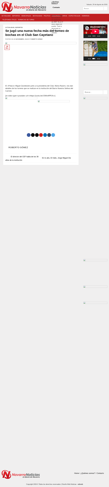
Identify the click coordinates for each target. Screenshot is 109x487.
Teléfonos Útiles (9, 19)
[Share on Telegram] (53, 135)
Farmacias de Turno (26, 19)
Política (47, 16)
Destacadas (37, 16)
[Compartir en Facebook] (29, 135)
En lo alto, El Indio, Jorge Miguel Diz (57, 158)
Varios (64, 16)
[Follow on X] (59, 11)
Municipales (26, 16)
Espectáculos (74, 16)
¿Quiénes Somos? (55, 2)
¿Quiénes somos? (88, 473)
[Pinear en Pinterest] (41, 135)
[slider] (93, 58)
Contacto (56, 7)
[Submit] (105, 8)
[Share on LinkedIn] (45, 135)
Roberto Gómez (37, 39)
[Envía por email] (37, 135)
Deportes (16, 16)
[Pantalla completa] (105, 36)
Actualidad (6, 16)
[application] (95, 31)
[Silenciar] (102, 36)
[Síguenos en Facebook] (53, 11)
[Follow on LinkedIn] (53, 13)
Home (76, 473)
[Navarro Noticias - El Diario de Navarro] (24, 7)
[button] (95, 51)
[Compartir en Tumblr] (49, 135)
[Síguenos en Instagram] (56, 11)
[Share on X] (33, 135)
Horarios (85, 16)
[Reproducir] (86, 36)
